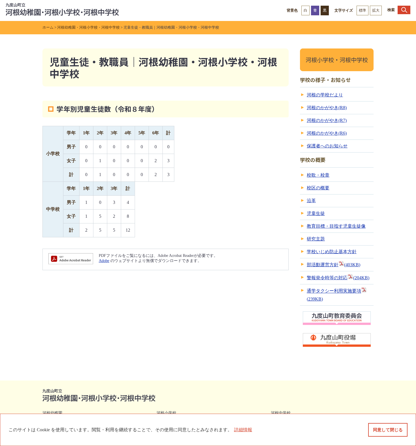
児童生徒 (316, 213)
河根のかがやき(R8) (327, 107)
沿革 (311, 200)
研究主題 (316, 238)
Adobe (104, 261)
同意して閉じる (388, 430)
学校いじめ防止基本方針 (332, 251)
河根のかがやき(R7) (327, 120)
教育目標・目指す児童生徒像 (336, 226)
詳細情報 (243, 429)
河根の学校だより (325, 94)
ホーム (47, 27)
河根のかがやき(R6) (327, 133)
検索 (391, 10)
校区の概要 (318, 187)
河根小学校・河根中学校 (337, 60)
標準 (362, 10)
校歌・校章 (318, 175)
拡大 (375, 10)
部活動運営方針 (333, 264)
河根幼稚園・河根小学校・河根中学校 (88, 27)
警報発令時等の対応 (338, 277)
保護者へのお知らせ (327, 145)
